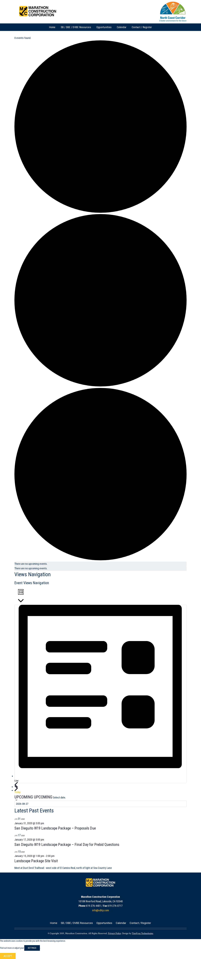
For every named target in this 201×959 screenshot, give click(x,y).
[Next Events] (16, 788)
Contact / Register (140, 923)
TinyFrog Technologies (142, 933)
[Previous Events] (16, 784)
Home (53, 923)
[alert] (100, 564)
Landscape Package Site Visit (36, 861)
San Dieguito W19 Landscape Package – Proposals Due (55, 828)
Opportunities (104, 923)
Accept (8, 956)
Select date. (59, 797)
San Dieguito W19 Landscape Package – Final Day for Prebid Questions (66, 844)
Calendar (121, 923)
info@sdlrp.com (100, 910)
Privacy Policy (114, 933)
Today (17, 792)
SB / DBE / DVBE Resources (77, 923)
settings (32, 948)
